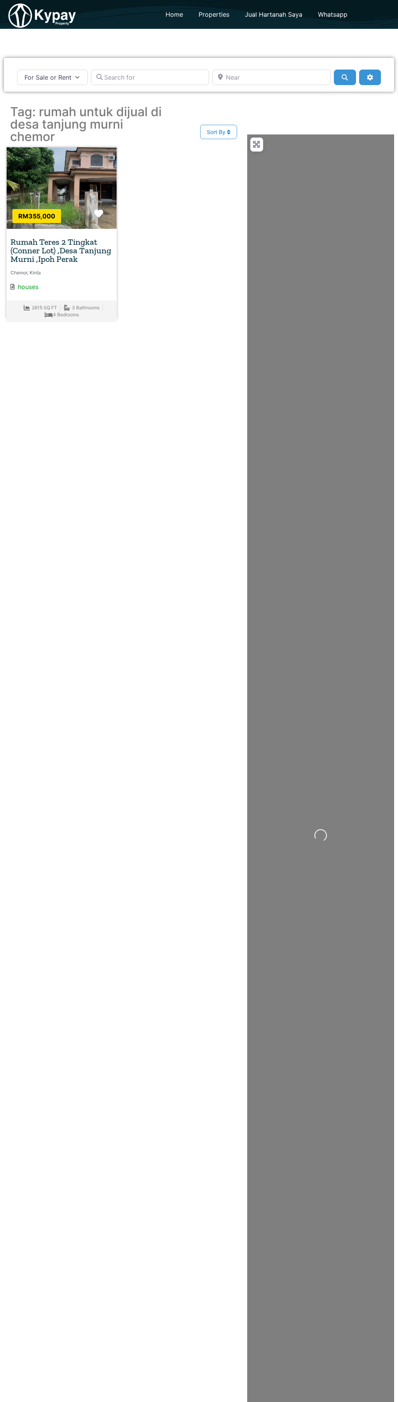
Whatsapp (332, 14)
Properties (214, 14)
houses (28, 287)
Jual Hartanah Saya (273, 14)
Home (174, 14)
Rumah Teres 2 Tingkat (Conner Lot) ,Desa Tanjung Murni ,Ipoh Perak (60, 250)
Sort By (217, 132)
